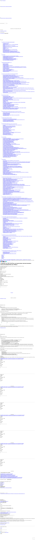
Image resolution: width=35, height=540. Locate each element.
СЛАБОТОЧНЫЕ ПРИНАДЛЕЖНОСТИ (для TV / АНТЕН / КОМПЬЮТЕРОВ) (12, 166)
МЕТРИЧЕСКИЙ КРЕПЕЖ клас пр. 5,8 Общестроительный (10, 49)
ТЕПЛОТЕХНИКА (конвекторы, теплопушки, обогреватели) (10, 213)
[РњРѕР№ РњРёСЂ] (2, 261)
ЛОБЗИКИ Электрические (6, 129)
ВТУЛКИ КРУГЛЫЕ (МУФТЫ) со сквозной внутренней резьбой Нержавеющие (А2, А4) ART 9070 (14, 67)
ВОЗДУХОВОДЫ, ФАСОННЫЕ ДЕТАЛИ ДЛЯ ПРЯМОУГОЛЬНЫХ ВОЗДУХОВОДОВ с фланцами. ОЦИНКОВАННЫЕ (17, 198)
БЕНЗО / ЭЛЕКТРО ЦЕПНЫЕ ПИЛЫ (7, 127)
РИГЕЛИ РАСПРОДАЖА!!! (6, 245)
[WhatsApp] (5, 261)
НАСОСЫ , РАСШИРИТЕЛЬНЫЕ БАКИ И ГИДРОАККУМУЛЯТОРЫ (11, 144)
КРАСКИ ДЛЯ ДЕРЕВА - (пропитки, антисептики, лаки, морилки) (11, 224)
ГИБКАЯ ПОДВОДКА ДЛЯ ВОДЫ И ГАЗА (8, 146)
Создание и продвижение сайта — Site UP (5, 513)
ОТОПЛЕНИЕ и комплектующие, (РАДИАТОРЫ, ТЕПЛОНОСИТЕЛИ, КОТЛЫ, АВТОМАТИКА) (14, 148)
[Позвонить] (10, 11)
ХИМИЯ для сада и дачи (6, 228)
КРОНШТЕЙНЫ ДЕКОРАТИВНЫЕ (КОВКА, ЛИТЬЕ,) (9, 253)
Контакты (3, 258)
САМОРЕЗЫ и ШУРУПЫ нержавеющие (8, 65)
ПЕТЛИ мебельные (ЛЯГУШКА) (7, 246)
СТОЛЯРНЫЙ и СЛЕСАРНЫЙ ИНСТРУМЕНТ (8, 105)
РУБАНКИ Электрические (6, 131)
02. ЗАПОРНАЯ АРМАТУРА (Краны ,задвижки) (8, 140)
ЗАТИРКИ (4, 222)
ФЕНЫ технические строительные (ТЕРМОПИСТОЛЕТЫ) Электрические (12, 132)
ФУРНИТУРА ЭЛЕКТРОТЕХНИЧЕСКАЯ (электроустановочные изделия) (12, 171)
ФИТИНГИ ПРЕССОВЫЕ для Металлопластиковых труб (10, 156)
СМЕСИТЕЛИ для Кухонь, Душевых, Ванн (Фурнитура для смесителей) (11, 151)
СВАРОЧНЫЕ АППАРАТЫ (6, 113)
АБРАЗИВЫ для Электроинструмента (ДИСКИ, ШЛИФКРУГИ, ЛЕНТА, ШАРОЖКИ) (13, 77)
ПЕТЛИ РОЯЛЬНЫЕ (5, 247)
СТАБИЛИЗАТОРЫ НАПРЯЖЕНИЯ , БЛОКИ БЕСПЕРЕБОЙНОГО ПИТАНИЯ (12, 167)
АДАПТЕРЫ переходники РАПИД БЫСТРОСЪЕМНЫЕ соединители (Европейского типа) (14, 119)
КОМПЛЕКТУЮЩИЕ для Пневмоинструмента (8, 121)
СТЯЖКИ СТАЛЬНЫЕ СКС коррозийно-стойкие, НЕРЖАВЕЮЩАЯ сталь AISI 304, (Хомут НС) (14, 66)
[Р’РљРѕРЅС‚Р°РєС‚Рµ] (0, 261)
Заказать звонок (6, 33)
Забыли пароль (6, 532)
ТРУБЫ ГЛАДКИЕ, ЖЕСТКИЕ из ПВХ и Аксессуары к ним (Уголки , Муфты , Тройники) (13, 184)
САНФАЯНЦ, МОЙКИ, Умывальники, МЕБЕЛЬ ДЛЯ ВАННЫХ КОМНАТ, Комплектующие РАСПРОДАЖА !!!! (16, 152)
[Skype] (6, 261)
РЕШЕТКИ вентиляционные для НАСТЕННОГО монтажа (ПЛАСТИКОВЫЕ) (12, 208)
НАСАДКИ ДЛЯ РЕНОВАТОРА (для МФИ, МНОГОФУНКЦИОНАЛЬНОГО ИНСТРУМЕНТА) (14, 90)
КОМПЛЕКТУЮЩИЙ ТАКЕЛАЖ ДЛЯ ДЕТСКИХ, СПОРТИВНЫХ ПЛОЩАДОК (13, 56)
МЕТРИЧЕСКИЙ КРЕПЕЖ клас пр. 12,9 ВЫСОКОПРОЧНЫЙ (10, 44)
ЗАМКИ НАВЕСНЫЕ (5, 237)
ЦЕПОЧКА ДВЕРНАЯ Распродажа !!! (7, 248)
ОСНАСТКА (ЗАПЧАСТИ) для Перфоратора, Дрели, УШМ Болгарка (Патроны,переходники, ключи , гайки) (16, 84)
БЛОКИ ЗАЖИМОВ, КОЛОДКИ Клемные (8, 188)
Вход (1, 0)
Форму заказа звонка (3, 486)
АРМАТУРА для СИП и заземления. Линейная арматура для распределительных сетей (13, 186)
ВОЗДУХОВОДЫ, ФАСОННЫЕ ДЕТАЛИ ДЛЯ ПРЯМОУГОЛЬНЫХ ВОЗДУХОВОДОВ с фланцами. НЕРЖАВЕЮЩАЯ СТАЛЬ (18, 201)
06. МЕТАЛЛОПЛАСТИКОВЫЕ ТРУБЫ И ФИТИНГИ (9, 143)
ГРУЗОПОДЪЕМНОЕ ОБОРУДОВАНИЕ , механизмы (9, 58)
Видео (7, 493)
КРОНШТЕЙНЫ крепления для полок (7, 47)
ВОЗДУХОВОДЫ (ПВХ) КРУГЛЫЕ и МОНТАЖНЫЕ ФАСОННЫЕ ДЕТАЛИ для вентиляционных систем (15, 209)
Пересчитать (2, 516)
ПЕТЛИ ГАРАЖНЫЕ (5, 238)
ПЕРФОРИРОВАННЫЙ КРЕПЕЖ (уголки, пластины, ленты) (10, 50)
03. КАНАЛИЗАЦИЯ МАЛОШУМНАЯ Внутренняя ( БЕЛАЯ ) (10, 155)
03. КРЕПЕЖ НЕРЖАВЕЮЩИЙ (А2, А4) (7, 62)
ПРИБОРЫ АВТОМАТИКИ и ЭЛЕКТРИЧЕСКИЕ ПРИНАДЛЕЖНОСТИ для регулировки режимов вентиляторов (16, 204)
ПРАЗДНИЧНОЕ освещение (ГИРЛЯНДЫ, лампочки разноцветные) (11, 160)
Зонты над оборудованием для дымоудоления (8, 202)
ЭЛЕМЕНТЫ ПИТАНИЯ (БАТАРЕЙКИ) (8, 173)
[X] (3, 261)
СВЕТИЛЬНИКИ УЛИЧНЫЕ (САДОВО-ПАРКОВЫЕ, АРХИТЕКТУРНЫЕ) (12, 164)
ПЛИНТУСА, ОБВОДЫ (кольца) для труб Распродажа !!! (9, 231)
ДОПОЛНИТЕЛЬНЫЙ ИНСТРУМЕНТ (7, 97)
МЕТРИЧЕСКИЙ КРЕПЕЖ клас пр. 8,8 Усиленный (9, 45)
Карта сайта (23, 493)
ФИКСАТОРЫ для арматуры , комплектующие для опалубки (10, 51)
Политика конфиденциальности (4, 512)
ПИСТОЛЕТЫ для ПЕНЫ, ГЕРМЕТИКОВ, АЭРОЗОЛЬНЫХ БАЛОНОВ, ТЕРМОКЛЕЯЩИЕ (14, 102)
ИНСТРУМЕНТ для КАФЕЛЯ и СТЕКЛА (8, 99)
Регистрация (4, 0)
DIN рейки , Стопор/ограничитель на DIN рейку (8, 187)
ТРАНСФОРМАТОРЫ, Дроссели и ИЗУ (7, 169)
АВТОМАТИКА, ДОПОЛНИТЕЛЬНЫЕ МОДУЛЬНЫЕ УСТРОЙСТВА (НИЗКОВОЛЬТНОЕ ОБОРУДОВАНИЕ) (16, 162)
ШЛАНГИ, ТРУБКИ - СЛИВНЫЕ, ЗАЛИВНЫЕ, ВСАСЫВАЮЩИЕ (11, 139)
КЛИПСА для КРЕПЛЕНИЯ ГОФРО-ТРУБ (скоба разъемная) (10, 179)
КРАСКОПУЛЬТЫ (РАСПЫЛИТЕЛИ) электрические (9, 126)
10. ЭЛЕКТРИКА (4, 159)
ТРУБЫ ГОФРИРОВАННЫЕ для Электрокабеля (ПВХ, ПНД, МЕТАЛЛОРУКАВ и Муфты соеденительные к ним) (16, 185)
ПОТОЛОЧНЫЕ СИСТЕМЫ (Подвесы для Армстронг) (9, 230)
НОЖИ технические (5, 100)
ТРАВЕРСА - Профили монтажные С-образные (8, 69)
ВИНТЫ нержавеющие (5, 64)
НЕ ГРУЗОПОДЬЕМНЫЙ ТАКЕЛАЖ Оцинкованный (9, 59)
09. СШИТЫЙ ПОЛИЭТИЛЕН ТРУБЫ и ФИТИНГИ (9, 154)
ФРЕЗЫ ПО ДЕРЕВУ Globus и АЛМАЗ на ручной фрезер (10, 87)
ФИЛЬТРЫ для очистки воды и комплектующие (8, 150)
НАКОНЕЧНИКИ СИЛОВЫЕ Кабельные (8, 192)
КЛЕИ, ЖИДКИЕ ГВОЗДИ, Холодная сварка (8, 220)
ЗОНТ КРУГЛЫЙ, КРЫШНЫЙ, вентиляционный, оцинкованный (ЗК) (11, 211)
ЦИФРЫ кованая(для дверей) (6, 252)
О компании (1, 493)
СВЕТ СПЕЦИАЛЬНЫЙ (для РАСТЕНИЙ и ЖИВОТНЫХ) (10, 174)
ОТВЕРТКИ (4, 101)
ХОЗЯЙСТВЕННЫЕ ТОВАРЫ (6, 107)
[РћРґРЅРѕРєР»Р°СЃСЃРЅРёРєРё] (1, 261)
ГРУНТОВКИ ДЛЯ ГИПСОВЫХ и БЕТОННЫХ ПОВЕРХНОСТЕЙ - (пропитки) (12, 223)
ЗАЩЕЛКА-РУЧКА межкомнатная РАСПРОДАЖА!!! (9, 242)
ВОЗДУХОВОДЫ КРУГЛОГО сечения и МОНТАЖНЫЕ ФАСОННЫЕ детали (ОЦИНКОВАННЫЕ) (15, 205)
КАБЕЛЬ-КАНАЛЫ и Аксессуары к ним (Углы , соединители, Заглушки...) (12, 189)
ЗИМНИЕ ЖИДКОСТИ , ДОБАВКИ (7, 232)
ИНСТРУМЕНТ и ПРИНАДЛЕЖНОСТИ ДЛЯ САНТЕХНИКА (10, 106)
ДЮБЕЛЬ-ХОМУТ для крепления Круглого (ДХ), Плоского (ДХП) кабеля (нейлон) (13, 178)
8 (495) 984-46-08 (2, 33)
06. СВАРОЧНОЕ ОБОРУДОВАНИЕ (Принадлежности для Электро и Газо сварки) (11, 111)
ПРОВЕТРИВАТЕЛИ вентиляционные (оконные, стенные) (10, 203)
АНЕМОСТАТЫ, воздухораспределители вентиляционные (10, 207)
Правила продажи (14, 493)
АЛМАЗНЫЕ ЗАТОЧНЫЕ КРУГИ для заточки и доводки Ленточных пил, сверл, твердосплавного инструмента (16, 82)
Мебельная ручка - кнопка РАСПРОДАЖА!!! (8, 243)
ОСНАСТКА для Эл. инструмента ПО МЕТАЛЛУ (9, 85)
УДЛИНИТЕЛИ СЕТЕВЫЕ (6, 170)
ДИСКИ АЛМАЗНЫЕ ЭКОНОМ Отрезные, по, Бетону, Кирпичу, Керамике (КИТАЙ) (13, 75)
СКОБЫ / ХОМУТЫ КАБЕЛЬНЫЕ (7, 193)
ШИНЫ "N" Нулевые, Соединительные (7, 194)
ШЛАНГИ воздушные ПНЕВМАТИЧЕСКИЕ (8, 120)
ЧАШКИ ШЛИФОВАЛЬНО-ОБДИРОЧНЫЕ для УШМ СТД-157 (10, 76)
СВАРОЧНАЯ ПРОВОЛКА (6, 114)
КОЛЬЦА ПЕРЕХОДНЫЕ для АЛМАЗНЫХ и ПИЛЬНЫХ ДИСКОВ (11, 80)
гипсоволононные (9, 479)
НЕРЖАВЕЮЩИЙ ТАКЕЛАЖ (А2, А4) (8, 57)
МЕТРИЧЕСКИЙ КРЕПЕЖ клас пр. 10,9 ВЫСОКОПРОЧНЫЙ (10, 46)
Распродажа (3, 257)
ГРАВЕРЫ (4, 125)
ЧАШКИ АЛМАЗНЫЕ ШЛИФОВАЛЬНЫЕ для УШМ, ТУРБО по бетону (11, 81)
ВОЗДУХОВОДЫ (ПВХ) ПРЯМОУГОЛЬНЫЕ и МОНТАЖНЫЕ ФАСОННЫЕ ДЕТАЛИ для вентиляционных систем (17, 210)
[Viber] (4, 261)
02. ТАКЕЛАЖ (3, 54)
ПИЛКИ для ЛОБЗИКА (6, 86)
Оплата (2, 255)
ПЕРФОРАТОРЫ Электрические (7, 130)
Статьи (19, 493)
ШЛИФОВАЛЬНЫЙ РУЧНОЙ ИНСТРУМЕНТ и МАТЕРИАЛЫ (10, 108)
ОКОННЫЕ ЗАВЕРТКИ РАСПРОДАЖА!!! (8, 244)
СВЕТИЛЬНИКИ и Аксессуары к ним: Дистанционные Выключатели (11, 163)
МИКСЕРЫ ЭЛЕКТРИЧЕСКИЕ (7, 133)
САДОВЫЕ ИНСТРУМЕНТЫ (6, 103)
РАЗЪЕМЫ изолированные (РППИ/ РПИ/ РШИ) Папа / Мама (10, 182)
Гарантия (3, 256)
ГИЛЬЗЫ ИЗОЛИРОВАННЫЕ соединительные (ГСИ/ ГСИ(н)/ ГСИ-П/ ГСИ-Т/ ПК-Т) (13, 180)
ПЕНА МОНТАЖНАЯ (5, 219)
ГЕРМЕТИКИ (4, 218)
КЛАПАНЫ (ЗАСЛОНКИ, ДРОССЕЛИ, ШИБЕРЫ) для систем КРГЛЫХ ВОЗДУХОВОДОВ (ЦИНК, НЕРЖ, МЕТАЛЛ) (17, 199)
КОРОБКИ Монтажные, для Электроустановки (8, 190)
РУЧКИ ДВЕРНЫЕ (5, 240)
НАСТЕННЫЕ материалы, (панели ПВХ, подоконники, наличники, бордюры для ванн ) (13, 229)
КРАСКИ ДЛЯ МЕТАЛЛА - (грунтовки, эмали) (8, 225)
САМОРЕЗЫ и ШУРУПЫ (6, 43)
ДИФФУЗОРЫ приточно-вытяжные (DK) (8, 206)
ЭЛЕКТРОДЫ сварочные (6, 115)
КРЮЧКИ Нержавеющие (6, 71)
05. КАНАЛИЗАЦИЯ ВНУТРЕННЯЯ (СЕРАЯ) (8, 142)
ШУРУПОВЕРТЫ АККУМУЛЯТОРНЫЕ (8, 134)
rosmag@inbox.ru (6, 501)
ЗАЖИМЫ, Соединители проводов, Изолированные (9, 181)
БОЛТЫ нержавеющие (5, 63)
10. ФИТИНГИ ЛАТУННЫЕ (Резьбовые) (8, 153)
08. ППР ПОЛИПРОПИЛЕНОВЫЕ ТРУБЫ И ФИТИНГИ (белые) (11, 147)
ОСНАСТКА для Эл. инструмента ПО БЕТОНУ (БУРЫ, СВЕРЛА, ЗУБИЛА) (12, 83)
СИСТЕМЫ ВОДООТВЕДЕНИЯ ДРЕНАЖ (8, 141)
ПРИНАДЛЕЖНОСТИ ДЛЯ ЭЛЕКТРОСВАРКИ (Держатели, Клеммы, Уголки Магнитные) (14, 112)
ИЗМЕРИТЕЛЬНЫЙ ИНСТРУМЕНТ (7, 98)
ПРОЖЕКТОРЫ (5, 165)
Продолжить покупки (2, 524)
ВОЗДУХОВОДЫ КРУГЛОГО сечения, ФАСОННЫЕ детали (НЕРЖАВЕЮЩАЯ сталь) (13, 212)
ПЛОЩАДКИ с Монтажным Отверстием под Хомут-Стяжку (10, 183)
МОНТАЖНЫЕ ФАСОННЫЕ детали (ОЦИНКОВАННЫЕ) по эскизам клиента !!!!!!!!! (13, 214)
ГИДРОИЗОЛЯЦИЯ (5, 221)
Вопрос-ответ (10, 493)
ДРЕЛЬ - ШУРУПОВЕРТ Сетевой (7, 128)
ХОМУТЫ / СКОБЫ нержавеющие (7, 70)
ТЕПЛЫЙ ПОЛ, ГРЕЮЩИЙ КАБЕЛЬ (7, 168)
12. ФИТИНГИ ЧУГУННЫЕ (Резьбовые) (8, 145)
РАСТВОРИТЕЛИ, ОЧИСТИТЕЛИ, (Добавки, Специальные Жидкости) (11, 226)
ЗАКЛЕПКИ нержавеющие (6, 68)
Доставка (6, 493)
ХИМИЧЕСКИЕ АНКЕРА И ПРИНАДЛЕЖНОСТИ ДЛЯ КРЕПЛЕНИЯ (11, 52)
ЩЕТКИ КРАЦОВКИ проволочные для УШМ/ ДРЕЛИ (9, 92)
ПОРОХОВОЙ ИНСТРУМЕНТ (6, 96)
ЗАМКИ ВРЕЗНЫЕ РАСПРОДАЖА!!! (7, 241)
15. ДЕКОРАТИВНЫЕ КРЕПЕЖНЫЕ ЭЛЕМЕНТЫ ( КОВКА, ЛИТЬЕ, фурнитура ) (11, 250)
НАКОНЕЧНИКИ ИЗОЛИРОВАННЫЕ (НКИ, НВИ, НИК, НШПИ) (11, 191)
